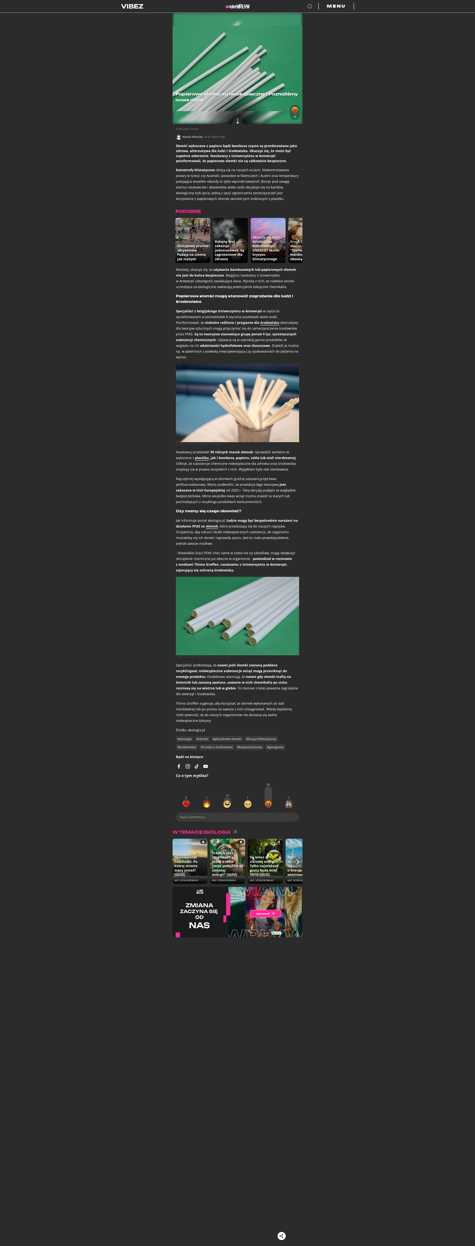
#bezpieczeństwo (249, 747)
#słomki (202, 739)
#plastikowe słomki (227, 739)
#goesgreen (275, 747)
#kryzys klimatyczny (261, 739)
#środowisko (186, 747)
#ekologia (184, 739)
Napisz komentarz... (193, 817)
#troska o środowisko (217, 747)
